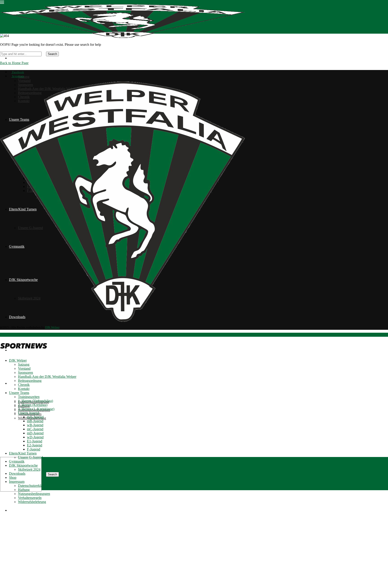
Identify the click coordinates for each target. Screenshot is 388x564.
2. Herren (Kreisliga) (32, 405)
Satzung (23, 364)
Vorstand (24, 81)
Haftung (24, 490)
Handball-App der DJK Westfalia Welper (47, 376)
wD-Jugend (35, 437)
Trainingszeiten (29, 397)
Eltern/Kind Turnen (23, 453)
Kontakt (23, 389)
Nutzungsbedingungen (34, 494)
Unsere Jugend (28, 413)
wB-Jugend (35, 425)
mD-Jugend (35, 433)
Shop (12, 477)
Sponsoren (25, 372)
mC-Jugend (35, 429)
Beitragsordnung (30, 381)
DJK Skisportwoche (23, 465)
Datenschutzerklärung (33, 485)
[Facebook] (1, 547)
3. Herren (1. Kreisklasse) (36, 409)
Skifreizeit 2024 (29, 469)
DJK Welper (18, 58)
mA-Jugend (35, 417)
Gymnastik (16, 461)
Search (52, 474)
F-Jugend (33, 449)
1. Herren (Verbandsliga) (35, 401)
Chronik (24, 385)
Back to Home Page (14, 63)
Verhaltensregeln (30, 498)
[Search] (1, 440)
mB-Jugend (35, 421)
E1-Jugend (34, 441)
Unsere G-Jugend (30, 457)
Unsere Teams (19, 393)
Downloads (17, 473)
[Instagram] (5, 547)
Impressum (16, 383)
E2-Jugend (34, 445)
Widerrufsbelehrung (32, 502)
